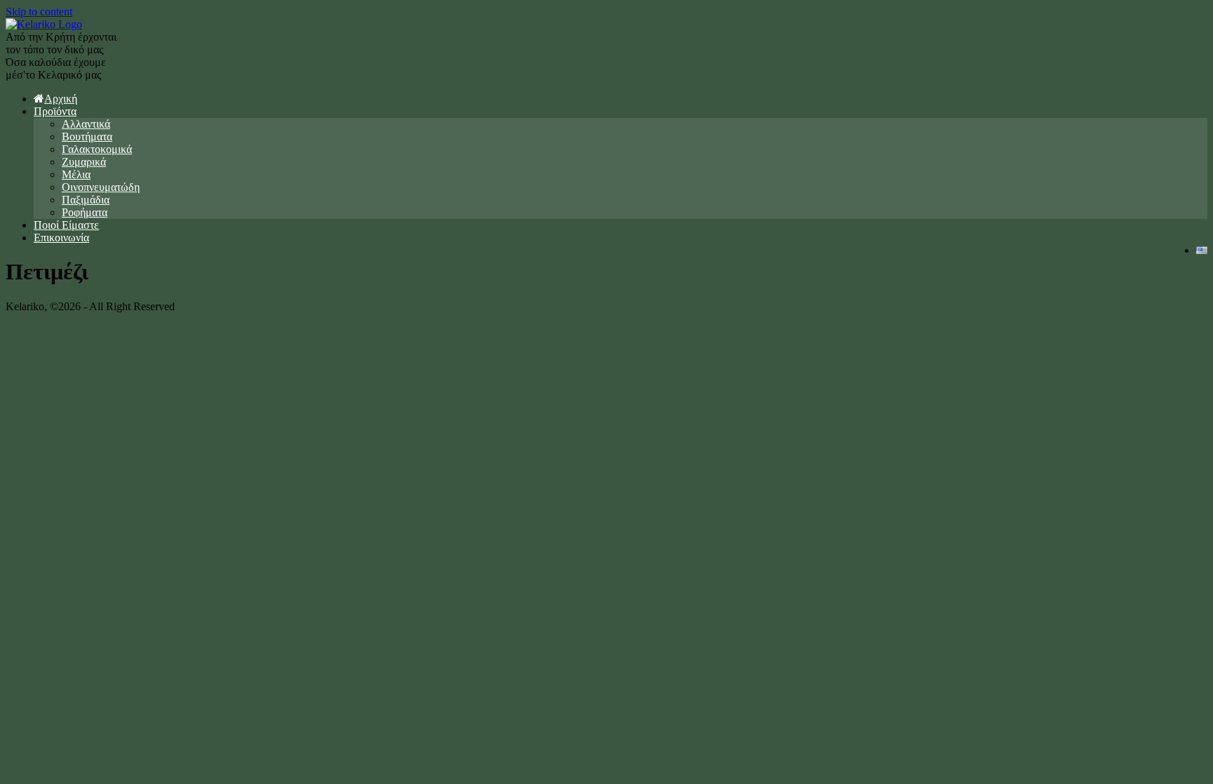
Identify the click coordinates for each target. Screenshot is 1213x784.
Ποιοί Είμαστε (66, 225)
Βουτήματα (87, 136)
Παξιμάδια (86, 200)
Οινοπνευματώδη (101, 187)
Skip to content (39, 12)
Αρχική (60, 99)
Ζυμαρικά (84, 162)
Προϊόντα (55, 111)
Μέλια (76, 174)
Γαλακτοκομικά (97, 149)
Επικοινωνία (61, 238)
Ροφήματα (84, 212)
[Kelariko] (44, 24)
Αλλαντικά (86, 124)
